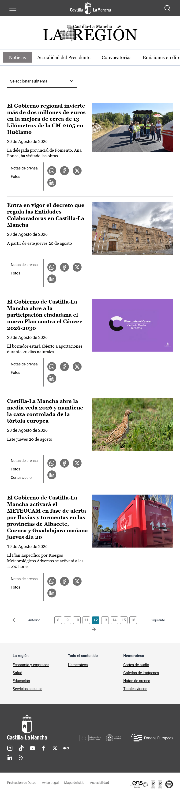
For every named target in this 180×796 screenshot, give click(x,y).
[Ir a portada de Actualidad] (90, 34)
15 (124, 620)
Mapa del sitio (74, 783)
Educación (21, 681)
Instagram (9, 748)
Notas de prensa (24, 168)
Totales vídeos (135, 689)
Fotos (15, 176)
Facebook (43, 748)
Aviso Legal (50, 783)
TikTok (21, 748)
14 (114, 620)
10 (77, 620)
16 (133, 620)
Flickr (66, 748)
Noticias (17, 57)
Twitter (54, 748)
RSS (21, 757)
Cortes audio (21, 477)
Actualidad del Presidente (63, 57)
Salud (17, 673)
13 (105, 620)
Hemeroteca (78, 665)
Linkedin (9, 757)
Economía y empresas (31, 665)
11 (86, 620)
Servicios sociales (27, 689)
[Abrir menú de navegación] (13, 8)
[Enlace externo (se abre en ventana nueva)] (151, 784)
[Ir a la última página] (90, 629)
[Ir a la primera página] (18, 620)
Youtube (32, 748)
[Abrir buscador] (167, 8)
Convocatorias (116, 57)
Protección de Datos (21, 783)
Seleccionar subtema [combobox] (28, 81)
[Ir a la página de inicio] (90, 8)
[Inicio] (43, 727)
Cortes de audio (136, 665)
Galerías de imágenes (141, 673)
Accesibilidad (99, 783)
